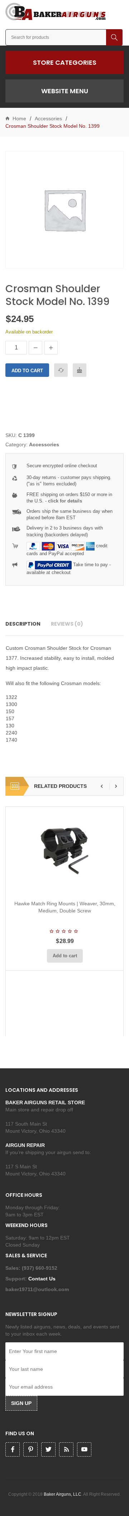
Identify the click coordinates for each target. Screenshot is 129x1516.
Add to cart (27, 370)
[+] (51, 347)
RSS (66, 1449)
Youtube (84, 1449)
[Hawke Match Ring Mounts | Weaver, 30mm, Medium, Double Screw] (65, 851)
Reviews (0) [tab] (67, 623)
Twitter (48, 1449)
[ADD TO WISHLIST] (79, 370)
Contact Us (42, 1278)
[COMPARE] (61, 370)
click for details (65, 501)
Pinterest (30, 1449)
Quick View (84, 886)
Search (114, 37)
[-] (35, 347)
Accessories (48, 118)
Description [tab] (22, 623)
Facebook (12, 1449)
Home (19, 118)
